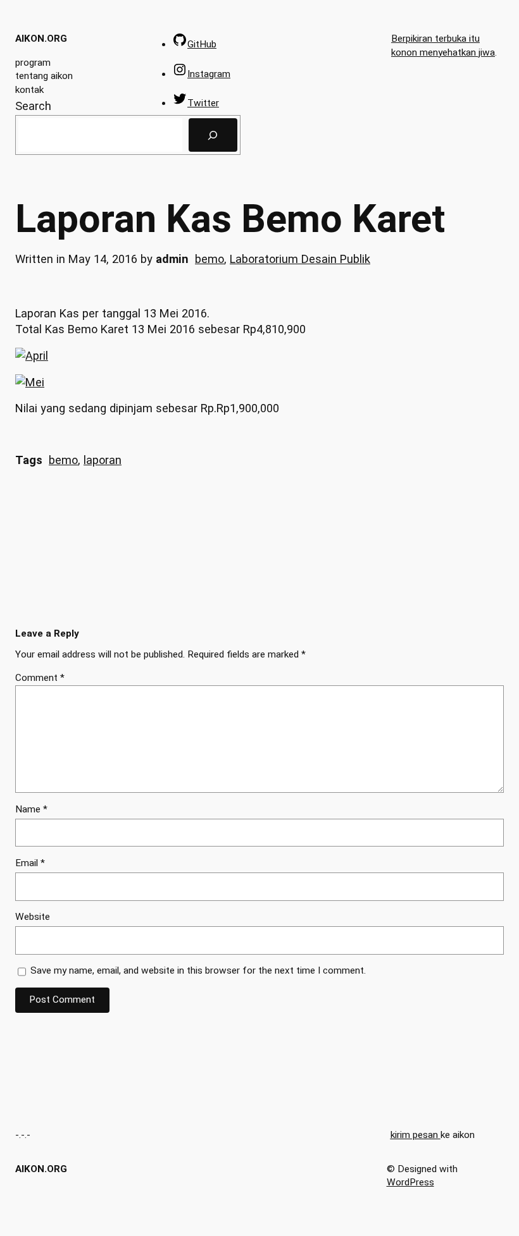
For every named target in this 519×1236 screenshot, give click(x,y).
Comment (40, 677)
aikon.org (41, 38)
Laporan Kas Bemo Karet (230, 219)
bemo (209, 259)
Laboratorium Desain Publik (300, 259)
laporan (103, 460)
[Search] (213, 134)
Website (32, 916)
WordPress (410, 1182)
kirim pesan (414, 1135)
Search (33, 106)
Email (30, 863)
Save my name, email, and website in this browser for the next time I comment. (198, 970)
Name (31, 809)
